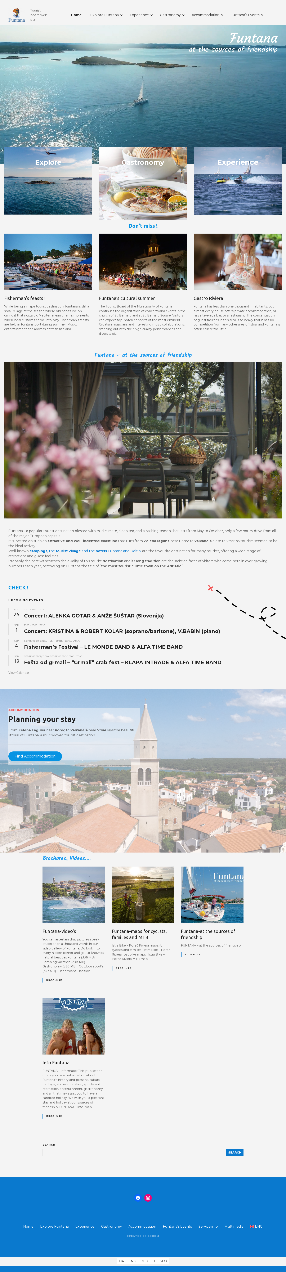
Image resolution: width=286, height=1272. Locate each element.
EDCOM (153, 1236)
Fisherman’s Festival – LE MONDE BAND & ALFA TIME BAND (103, 647)
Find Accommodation (35, 756)
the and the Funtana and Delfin (85, 551)
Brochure (54, 980)
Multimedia (233, 1226)
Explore (48, 162)
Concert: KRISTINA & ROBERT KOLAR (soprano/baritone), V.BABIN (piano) (122, 631)
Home (76, 15)
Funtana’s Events (245, 15)
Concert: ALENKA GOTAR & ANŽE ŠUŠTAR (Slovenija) (94, 616)
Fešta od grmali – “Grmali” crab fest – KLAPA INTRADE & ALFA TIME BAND (123, 662)
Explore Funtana (104, 15)
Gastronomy (170, 15)
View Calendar (18, 673)
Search (49, 1144)
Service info (208, 1226)
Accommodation (205, 15)
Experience (139, 15)
